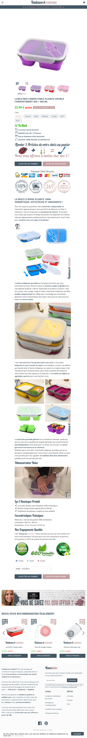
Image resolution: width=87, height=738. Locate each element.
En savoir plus (17, 735)
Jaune (54, 116)
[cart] (81, 2)
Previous (17, 51)
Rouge (28, 116)
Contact (70, 700)
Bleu (18, 121)
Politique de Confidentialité (50, 704)
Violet (19, 116)
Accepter (77, 733)
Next (68, 51)
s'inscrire (72, 680)
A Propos (70, 696)
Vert (62, 116)
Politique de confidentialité (69, 687)
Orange (45, 116)
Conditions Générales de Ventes (53, 697)
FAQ (68, 704)
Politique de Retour (52, 713)
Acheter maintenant (56, 164)
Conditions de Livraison (53, 709)
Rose (36, 116)
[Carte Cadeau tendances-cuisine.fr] (43, 598)
